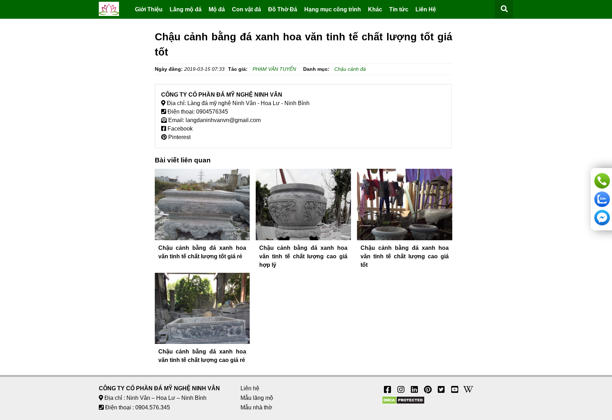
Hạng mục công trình (332, 9)
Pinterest (179, 137)
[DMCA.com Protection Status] (403, 402)
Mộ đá (217, 9)
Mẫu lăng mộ (256, 398)
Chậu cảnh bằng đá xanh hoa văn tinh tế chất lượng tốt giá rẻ (202, 252)
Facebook (179, 129)
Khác (375, 9)
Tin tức (398, 9)
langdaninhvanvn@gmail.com (223, 120)
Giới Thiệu (149, 9)
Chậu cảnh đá (350, 69)
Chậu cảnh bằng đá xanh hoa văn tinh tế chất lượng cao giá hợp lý (303, 256)
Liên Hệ (425, 9)
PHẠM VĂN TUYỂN (274, 69)
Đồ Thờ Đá (282, 9)
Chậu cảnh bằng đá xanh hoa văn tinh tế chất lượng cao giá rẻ (202, 356)
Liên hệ (249, 388)
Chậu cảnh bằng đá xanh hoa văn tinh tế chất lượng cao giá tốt (405, 256)
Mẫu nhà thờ (256, 407)
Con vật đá (246, 9)
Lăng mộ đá (186, 9)
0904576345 (212, 112)
